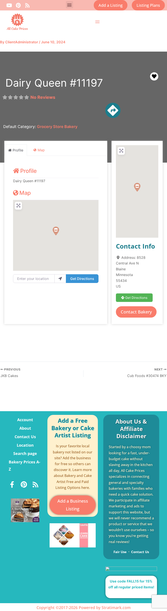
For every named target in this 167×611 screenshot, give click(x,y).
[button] (69, 4)
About (25, 428)
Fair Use (120, 552)
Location (25, 445)
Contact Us (25, 436)
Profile (28, 170)
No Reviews (42, 97)
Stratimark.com (116, 607)
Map (25, 192)
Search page (25, 453)
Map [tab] (41, 150)
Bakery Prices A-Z (24, 465)
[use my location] (60, 278)
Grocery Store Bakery (57, 126)
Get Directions (82, 278)
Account (25, 419)
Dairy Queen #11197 (54, 82)
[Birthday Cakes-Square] (25, 510)
